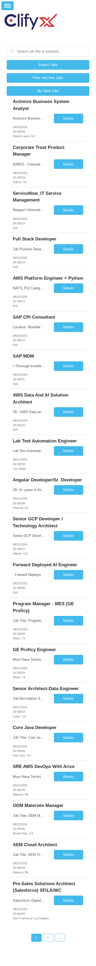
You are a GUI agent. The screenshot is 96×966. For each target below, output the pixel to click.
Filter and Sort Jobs (48, 78)
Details (68, 118)
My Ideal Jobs (48, 91)
